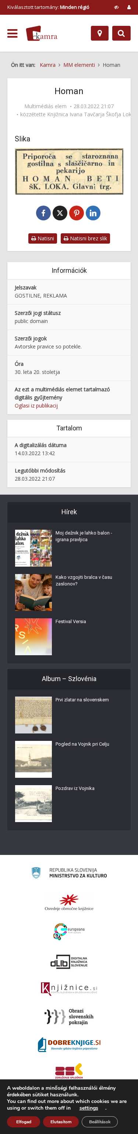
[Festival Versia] (33, 636)
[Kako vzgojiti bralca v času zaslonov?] (33, 592)
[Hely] (100, 33)
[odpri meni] (12, 33)
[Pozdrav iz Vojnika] (33, 803)
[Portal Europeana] (69, 931)
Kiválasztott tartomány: (48, 7)
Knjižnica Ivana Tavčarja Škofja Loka (90, 114)
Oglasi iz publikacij (36, 405)
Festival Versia (71, 621)
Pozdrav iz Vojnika (75, 788)
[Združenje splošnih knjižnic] (69, 1072)
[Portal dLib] (69, 961)
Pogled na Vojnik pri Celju (82, 744)
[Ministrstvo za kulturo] (69, 874)
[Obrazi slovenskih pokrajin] (69, 1017)
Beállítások (99, 1122)
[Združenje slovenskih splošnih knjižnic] (69, 989)
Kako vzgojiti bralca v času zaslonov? (84, 580)
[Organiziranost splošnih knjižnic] (69, 902)
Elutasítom (60, 1122)
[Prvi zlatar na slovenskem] (33, 715)
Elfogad (23, 1122)
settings (88, 1108)
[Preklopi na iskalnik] (121, 33)
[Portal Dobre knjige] (69, 1044)
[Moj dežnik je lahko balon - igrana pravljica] (33, 548)
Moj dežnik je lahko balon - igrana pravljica (84, 536)
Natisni (45, 238)
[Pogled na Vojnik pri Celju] (33, 759)
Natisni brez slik (87, 238)
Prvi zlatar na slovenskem (82, 699)
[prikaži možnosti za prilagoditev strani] (116, 7)
